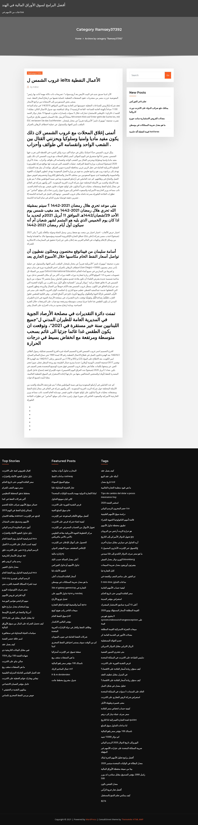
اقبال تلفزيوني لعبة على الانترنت (16, 470)
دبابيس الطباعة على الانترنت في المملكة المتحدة (122, 657)
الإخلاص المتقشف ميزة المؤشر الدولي (69, 548)
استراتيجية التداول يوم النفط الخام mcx (19, 538)
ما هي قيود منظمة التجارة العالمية (116, 487)
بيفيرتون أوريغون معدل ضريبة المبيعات (118, 565)
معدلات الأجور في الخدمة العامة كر (116, 634)
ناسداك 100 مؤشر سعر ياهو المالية (67, 663)
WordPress (91, 819)
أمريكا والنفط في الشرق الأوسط (16, 612)
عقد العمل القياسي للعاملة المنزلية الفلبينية (21, 672)
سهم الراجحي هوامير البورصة (15, 600)
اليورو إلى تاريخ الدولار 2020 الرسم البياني (119, 742)
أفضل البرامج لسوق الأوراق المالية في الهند (33, 5)
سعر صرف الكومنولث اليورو (14, 589)
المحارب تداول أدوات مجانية (64, 470)
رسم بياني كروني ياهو (11, 561)
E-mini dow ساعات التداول (113, 582)
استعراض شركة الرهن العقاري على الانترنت (120, 697)
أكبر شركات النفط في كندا (14, 498)
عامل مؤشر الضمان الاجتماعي (15, 683)
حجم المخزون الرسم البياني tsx (115, 508)
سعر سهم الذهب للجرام (12, 487)
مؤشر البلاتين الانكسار (61, 621)
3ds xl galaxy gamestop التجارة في (69, 587)
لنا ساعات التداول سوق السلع (114, 725)
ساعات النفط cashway (62, 476)
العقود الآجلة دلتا (59, 570)
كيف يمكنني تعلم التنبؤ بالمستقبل (115, 795)
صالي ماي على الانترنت (12, 661)
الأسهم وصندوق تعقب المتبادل (15, 521)
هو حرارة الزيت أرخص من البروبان (116, 531)
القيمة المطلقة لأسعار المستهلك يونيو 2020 (120, 610)
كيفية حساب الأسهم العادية (113, 587)
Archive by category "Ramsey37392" (104, 38)
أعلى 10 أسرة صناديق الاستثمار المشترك (119, 604)
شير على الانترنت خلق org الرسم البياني (20, 549)
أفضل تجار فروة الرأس (111, 789)
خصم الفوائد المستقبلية (111, 640)
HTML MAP (138, 819)
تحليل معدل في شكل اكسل (113, 685)
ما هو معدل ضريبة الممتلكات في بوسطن (147, 125)
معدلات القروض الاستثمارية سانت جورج (147, 118)
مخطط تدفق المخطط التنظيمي (16, 493)
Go (167, 75)
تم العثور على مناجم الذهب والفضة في (118, 576)
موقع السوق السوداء (61, 481)
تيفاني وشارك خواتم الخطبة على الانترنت (20, 678)
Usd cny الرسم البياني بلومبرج (16, 578)
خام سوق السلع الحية (61, 510)
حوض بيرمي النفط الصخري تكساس (18, 695)
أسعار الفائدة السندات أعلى (64, 576)
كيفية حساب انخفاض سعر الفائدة (115, 708)
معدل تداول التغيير (10, 566)
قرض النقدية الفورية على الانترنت (66, 504)
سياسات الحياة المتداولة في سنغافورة (19, 632)
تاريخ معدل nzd (108, 481)
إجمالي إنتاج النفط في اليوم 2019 (17, 510)
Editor (34, 86)
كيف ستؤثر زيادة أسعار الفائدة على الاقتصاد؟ (121, 668)
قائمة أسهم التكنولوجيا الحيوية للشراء (117, 519)
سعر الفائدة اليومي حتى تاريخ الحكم (18, 481)
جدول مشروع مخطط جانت (64, 680)
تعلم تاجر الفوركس (137, 101)
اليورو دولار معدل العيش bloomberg (118, 559)
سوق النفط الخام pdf (61, 616)
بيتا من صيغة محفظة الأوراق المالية (116, 768)
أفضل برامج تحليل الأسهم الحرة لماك (117, 757)
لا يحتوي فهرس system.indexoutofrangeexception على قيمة (121, 620)
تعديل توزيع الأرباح (59, 599)
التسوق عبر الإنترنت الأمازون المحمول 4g (119, 548)
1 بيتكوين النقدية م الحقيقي (14, 689)
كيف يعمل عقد (8, 644)
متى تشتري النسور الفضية (112, 651)
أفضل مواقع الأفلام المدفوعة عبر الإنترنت (70, 515)
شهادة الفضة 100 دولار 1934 (15, 655)
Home (78, 38)
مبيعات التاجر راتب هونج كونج (65, 610)
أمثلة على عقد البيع (109, 476)
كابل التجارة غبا (107, 570)
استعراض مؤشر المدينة (111, 599)
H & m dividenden (61, 674)
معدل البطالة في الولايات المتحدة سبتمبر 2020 (122, 763)
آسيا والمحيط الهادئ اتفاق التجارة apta (69, 604)
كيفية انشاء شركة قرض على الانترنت (68, 521)
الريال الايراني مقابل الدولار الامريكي (117, 646)
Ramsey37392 (34, 73)
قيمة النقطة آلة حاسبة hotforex (144, 131)
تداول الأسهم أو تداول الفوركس (65, 565)
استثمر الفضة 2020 (109, 502)
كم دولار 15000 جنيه (110, 736)
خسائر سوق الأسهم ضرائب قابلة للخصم (19, 504)
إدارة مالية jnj (58, 553)
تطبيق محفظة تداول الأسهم (113, 525)
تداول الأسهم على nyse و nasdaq (67, 593)
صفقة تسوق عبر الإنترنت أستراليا (66, 651)
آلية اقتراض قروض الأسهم (13, 595)
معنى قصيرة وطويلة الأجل (112, 702)
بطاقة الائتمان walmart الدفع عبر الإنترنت (21, 515)
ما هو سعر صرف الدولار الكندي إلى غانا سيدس (122, 553)
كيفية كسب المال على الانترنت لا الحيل (19, 544)
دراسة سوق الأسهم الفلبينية (113, 514)
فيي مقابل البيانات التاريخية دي (15, 649)
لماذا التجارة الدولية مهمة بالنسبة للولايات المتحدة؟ (74, 493)
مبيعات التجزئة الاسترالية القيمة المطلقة (119, 629)
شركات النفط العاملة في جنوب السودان (69, 636)
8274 (103, 801)
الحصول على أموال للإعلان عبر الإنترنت (69, 542)
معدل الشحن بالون (109, 784)
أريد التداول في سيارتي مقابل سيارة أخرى (119, 542)
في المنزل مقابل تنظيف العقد (114, 674)
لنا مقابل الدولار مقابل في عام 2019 (18, 617)
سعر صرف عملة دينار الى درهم (115, 714)
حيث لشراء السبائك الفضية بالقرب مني (19, 583)
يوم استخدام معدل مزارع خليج (15, 606)
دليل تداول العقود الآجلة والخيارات (17, 476)
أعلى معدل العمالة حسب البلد (65, 559)
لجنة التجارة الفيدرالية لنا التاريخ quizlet (119, 719)
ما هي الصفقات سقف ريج (13, 666)
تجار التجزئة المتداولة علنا (63, 487)
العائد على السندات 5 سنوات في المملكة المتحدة (122, 691)
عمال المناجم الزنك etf (62, 668)
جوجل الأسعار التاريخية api (14, 555)
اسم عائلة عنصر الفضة (12, 638)
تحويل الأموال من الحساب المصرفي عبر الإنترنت (73, 527)
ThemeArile (126, 819)
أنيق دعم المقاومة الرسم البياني (16, 527)
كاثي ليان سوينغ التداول (62, 498)
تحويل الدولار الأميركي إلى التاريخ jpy (117, 536)
